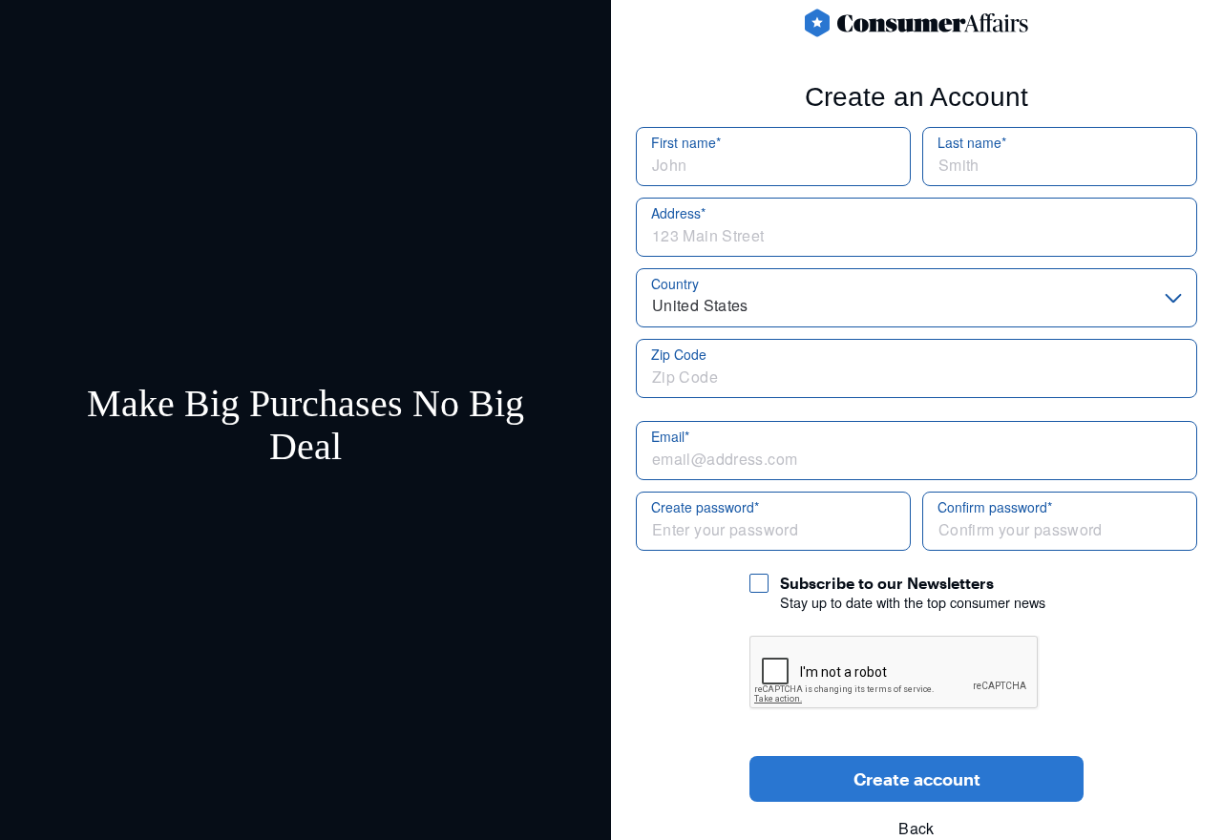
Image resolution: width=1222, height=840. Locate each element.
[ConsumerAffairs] (916, 23)
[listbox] (916, 297)
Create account (916, 778)
